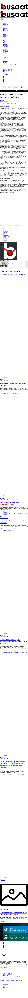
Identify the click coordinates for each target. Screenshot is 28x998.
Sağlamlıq (5, 36)
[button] (5, 239)
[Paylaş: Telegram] (5, 233)
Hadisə (4, 25)
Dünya (4, 26)
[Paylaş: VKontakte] (5, 235)
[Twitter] (3, 77)
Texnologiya (5, 35)
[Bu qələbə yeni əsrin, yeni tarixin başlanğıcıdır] (11, 103)
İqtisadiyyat (5, 24)
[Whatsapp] (3, 81)
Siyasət (4, 23)
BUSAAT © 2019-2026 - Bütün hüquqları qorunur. (11, 980)
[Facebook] (3, 76)
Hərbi (4, 39)
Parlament (5, 49)
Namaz (10, 1)
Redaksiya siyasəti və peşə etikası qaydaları (12, 64)
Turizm (4, 52)
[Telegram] (3, 80)
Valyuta (2, 1)
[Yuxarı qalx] (0, 997)
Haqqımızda (5, 57)
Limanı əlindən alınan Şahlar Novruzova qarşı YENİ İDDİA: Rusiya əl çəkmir (13, 641)
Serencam (5, 44)
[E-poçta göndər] (4, 237)
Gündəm (4, 21)
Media (4, 42)
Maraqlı (4, 40)
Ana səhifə (5, 982)
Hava (6, 1)
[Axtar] (14, 18)
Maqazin (4, 29)
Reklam (4, 59)
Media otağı (5, 61)
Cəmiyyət (5, 28)
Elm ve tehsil (5, 51)
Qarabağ (4, 47)
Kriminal (5, 41)
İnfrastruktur (5, 45)
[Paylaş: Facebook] (5, 228)
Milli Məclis (5, 50)
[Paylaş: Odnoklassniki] (6, 236)
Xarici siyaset (5, 46)
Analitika (5, 31)
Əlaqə (4, 58)
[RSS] (3, 84)
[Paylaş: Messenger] (5, 232)
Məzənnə (5, 62)
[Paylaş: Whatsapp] (5, 231)
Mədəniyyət (5, 30)
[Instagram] (3, 79)
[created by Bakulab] (15, 995)
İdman (4, 33)
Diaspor (4, 37)
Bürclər (14, 1)
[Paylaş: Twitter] (5, 230)
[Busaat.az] (14, 9)
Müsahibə (5, 34)
